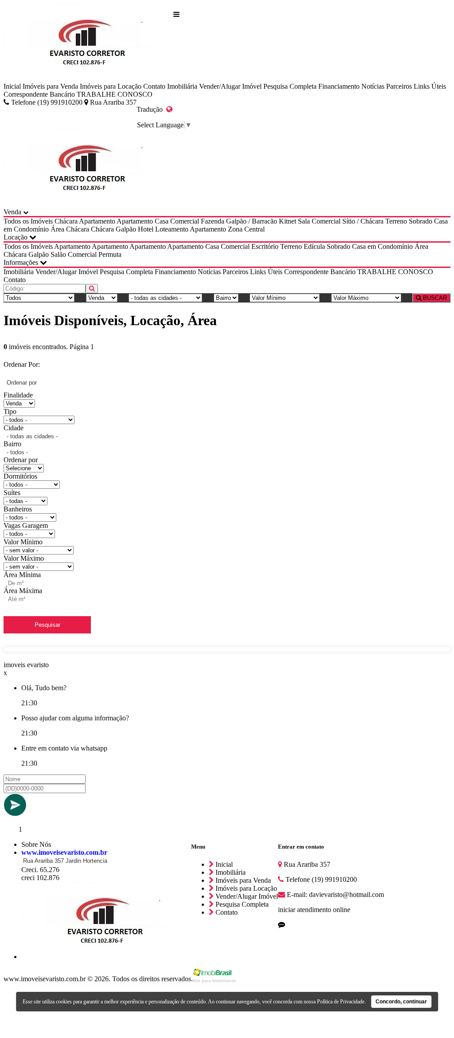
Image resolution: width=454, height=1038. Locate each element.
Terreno (396, 221)
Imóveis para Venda (50, 86)
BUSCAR (434, 298)
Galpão (126, 229)
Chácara (66, 221)
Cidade (13, 428)
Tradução (151, 109)
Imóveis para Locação (110, 86)
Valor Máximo (24, 558)
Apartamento (97, 221)
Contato (154, 86)
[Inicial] (88, 43)
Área (57, 229)
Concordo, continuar (401, 1002)
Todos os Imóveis (28, 221)
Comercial (184, 221)
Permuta (109, 254)
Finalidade (18, 395)
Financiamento (339, 86)
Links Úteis (430, 86)
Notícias (372, 86)
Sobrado (420, 221)
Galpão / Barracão (251, 221)
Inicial (12, 86)
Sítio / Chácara (363, 221)
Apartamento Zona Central (227, 229)
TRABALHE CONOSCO (115, 94)
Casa (161, 221)
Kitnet (287, 221)
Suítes (12, 492)
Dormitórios (20, 476)
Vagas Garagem (26, 525)
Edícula (314, 246)
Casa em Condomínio (382, 246)
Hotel (145, 229)
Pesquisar (47, 624)
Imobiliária (182, 86)
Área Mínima (22, 574)
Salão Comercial (74, 254)
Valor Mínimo (23, 542)
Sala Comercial (319, 221)
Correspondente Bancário (39, 94)
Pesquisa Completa (290, 86)
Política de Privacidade (340, 1002)
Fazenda (212, 221)
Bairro (12, 444)
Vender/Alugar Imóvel (230, 86)
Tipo (10, 411)
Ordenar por (21, 460)
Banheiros (18, 509)
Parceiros (399, 86)
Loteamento (171, 229)
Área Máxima (23, 590)
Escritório (264, 246)
